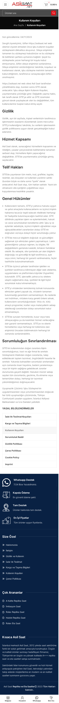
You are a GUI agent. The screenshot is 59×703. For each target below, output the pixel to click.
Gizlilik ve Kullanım (15, 556)
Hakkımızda (12, 545)
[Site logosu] (22, 4)
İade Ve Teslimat (14, 562)
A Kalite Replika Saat (16, 601)
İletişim (9, 550)
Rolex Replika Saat (15, 612)
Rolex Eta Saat (13, 623)
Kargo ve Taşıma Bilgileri (18, 567)
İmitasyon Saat (13, 606)
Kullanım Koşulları (14, 573)
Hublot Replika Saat (15, 617)
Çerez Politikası (13, 578)
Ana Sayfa (19, 25)
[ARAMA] (53, 13)
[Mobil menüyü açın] (5, 5)
